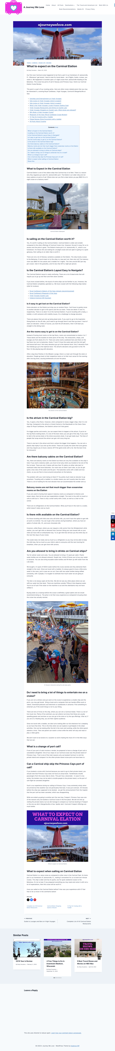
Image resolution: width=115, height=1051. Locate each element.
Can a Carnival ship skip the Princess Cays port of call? (45, 157)
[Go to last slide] (15, 958)
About (54, 5)
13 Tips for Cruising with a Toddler (41, 117)
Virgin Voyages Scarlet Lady (39, 296)
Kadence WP (75, 1046)
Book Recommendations (67, 9)
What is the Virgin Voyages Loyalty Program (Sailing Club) (49, 105)
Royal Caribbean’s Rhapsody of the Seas (43, 293)
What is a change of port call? (37, 155)
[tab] (54, 977)
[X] (113, 521)
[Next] (99, 958)
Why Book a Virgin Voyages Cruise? (42, 112)
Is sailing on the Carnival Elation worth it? (41, 133)
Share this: (31, 161)
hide (56, 127)
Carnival (35, 63)
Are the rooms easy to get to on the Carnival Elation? (45, 139)
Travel (29, 63)
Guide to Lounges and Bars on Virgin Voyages (39, 920)
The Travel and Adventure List (87, 5)
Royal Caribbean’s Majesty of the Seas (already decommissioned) (52, 291)
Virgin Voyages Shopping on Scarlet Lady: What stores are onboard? (53, 110)
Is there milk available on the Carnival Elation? (43, 148)
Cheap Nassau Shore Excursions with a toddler (45, 119)
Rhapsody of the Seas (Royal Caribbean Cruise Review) (48, 115)
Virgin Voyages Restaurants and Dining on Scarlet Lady (48, 108)
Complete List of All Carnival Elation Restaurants (79, 921)
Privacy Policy (90, 9)
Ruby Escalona (32, 70)
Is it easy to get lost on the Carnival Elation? (42, 137)
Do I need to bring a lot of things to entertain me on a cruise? (48, 152)
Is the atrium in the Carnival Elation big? (41, 141)
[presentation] (26, 948)
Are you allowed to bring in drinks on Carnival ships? (45, 150)
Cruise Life (42, 63)
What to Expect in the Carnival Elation (40, 131)
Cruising (48, 63)
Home (48, 5)
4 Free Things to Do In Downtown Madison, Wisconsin (55, 963)
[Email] (113, 530)
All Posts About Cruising (38, 121)
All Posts (60, 5)
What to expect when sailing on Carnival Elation (43, 159)
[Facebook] (113, 517)
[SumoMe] (113, 538)
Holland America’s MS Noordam (40, 298)
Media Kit (80, 9)
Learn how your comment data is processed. (66, 1033)
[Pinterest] (113, 525)
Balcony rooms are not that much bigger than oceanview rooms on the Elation (53, 146)
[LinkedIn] (113, 534)
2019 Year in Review (24, 961)
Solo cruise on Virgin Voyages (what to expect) (45, 101)
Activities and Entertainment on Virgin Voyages (45, 98)
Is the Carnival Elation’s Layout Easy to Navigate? (44, 135)
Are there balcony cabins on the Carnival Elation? (43, 144)
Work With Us (103, 5)
